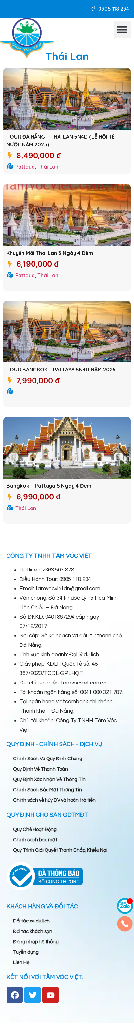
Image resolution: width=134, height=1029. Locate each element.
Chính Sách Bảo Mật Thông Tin (47, 789)
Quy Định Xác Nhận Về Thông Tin (49, 779)
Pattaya (25, 166)
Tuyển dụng (26, 952)
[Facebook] (15, 995)
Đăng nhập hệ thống (36, 941)
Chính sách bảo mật (35, 839)
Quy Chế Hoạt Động (35, 829)
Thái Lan (47, 166)
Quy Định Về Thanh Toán (40, 769)
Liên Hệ (21, 962)
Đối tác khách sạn (32, 931)
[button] (122, 29)
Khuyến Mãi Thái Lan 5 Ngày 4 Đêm (50, 253)
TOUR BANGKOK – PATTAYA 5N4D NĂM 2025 (61, 369)
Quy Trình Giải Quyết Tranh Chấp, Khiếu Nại (60, 850)
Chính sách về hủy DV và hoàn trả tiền (54, 800)
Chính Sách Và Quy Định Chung (47, 758)
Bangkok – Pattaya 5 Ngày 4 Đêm (49, 486)
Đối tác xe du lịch (31, 921)
